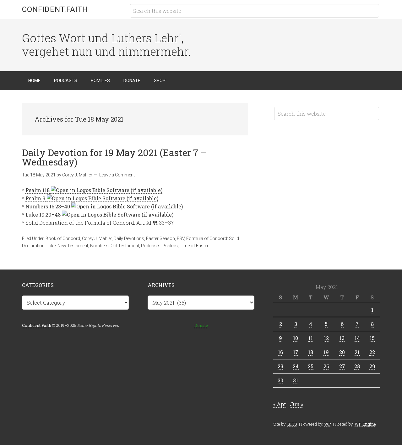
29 (372, 366)
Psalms (170, 245)
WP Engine (365, 424)
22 (372, 352)
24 (296, 366)
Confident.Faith (55, 9)
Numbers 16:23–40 (47, 206)
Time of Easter (194, 245)
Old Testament (125, 245)
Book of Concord (63, 238)
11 (310, 338)
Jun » (296, 404)
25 (310, 366)
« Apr (279, 404)
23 (280, 366)
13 (342, 338)
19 (326, 352)
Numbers (99, 245)
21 (357, 352)
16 (280, 352)
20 (342, 352)
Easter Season (160, 238)
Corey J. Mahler (97, 238)
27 (342, 366)
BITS (292, 424)
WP (327, 424)
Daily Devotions (129, 238)
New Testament (72, 245)
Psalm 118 (37, 190)
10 (295, 338)
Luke (51, 245)
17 (295, 352)
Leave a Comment (117, 174)
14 (357, 338)
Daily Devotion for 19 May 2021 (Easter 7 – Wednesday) (114, 157)
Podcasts (150, 245)
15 (372, 338)
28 (357, 366)
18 (310, 352)
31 (295, 380)
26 (326, 366)
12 (326, 338)
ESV (180, 238)
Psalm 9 (35, 198)
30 (280, 380)
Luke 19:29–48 (43, 214)
